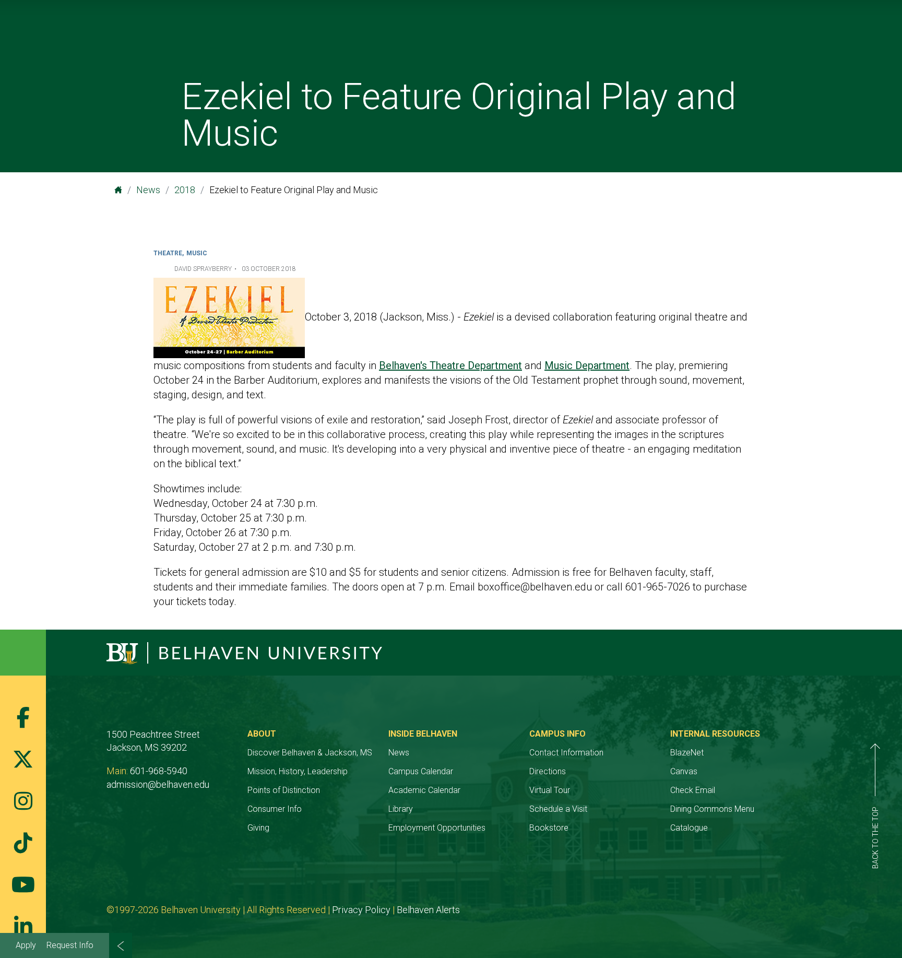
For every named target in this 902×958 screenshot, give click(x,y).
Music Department (587, 365)
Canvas (683, 771)
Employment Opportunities (436, 828)
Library (400, 809)
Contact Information (566, 753)
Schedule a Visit (558, 809)
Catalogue (689, 828)
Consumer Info (274, 809)
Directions (547, 771)
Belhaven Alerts (428, 909)
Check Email (692, 790)
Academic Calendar (424, 790)
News (148, 189)
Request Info (69, 945)
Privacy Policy (361, 909)
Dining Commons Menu (712, 809)
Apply (26, 945)
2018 (184, 189)
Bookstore (548, 828)
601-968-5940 (158, 770)
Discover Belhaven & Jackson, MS (309, 753)
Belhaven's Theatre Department (450, 365)
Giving (258, 828)
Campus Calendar (420, 771)
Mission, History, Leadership (297, 771)
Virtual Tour (549, 790)
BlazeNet (687, 753)
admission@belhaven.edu (157, 784)
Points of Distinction (283, 790)
